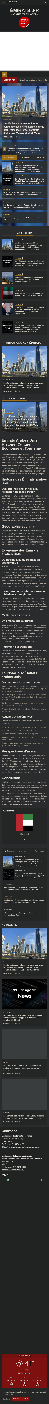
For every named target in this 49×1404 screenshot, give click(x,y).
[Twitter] (24, 839)
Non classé (6, 189)
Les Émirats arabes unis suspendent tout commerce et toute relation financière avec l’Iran (29, 279)
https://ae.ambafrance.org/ (13, 1170)
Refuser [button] (15, 1399)
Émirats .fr (24, 10)
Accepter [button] (25, 1399)
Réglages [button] (6, 1399)
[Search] (45, 74)
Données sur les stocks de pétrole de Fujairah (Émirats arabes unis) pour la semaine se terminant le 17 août (29, 181)
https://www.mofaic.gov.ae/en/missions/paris (20, 1147)
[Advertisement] (24, 51)
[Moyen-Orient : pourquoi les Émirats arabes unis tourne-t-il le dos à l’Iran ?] (7, 293)
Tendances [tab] (40, 157)
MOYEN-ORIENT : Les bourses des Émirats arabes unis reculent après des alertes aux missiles (22, 1068)
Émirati (18, 137)
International (12, 145)
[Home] (4, 74)
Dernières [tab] (10, 157)
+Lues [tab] (23, 851)
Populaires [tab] (25, 157)
